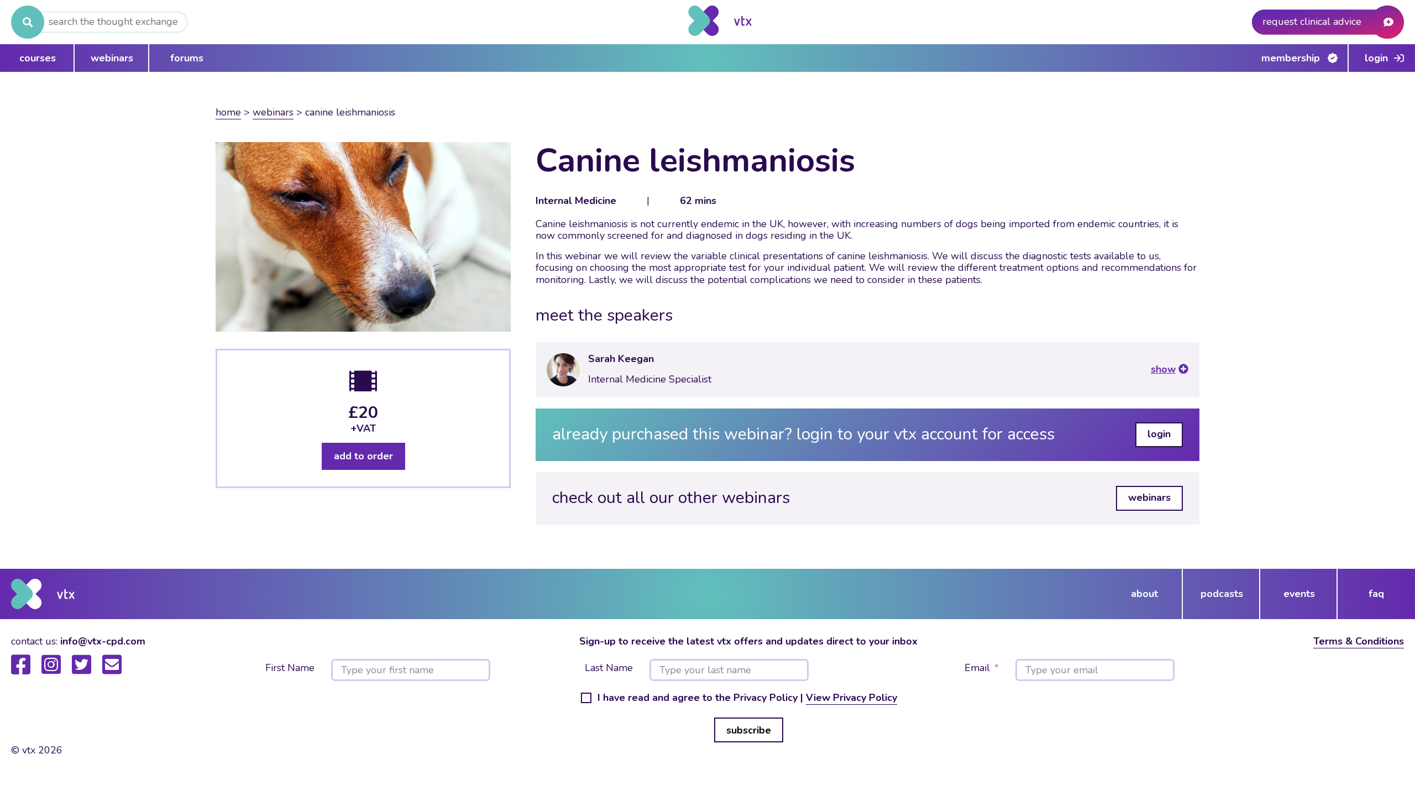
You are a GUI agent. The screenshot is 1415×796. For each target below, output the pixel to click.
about (1144, 593)
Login (1376, 58)
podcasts (1222, 593)
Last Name (609, 668)
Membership (1290, 58)
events (1299, 593)
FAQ (1376, 593)
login (1159, 434)
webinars (112, 58)
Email (977, 668)
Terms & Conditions (1358, 641)
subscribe (748, 730)
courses (37, 58)
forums (186, 58)
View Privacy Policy (851, 697)
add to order (363, 456)
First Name (290, 668)
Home (228, 112)
